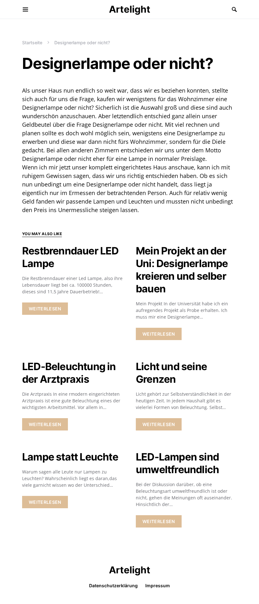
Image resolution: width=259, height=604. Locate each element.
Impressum (157, 585)
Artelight (129, 9)
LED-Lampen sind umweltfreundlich (177, 463)
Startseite (32, 42)
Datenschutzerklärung (113, 585)
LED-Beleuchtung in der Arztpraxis (69, 372)
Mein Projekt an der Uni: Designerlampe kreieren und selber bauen (182, 270)
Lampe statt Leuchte (70, 457)
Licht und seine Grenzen (171, 372)
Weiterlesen (45, 308)
